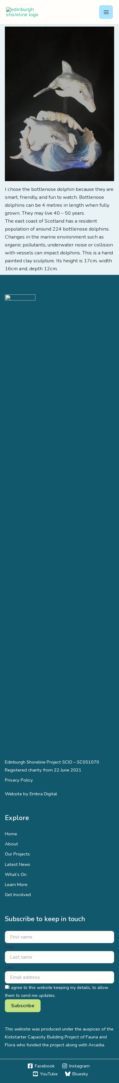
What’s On (16, 874)
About (11, 844)
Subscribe (22, 1005)
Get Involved (18, 895)
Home (11, 834)
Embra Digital (43, 794)
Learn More (16, 884)
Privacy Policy (19, 780)
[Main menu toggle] (106, 12)
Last (9, 967)
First (9, 947)
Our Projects (17, 854)
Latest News (17, 864)
